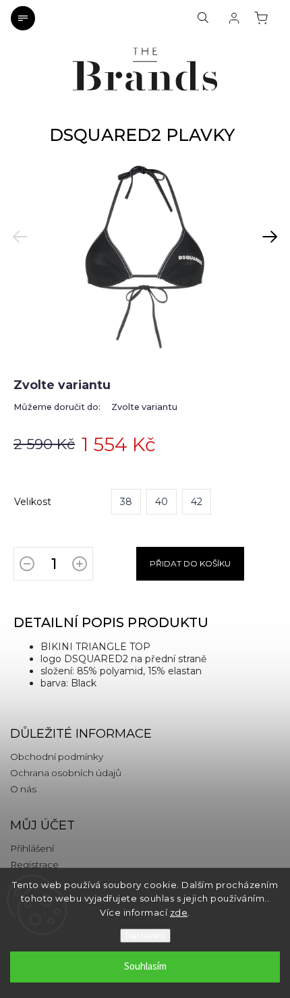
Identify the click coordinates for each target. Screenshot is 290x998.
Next (265, 228)
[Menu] (23, 18)
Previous (20, 228)
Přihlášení (32, 848)
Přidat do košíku (190, 563)
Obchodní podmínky (56, 756)
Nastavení (145, 936)
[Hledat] (203, 18)
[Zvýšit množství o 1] (79, 566)
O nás (23, 789)
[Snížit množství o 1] (27, 566)
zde (179, 912)
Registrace (34, 864)
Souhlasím (145, 967)
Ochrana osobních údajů (65, 772)
